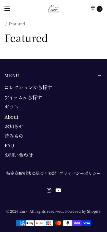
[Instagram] (48, 190)
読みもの (13, 135)
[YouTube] (58, 190)
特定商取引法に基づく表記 (31, 173)
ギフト (11, 107)
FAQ (9, 145)
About (11, 116)
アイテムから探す (23, 97)
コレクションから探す (28, 87)
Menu (12, 75)
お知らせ (13, 126)
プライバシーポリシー (80, 173)
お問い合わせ (18, 154)
